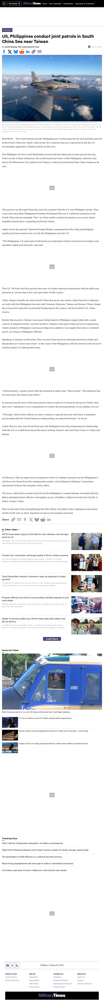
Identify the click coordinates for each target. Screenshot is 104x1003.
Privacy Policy (11, 977)
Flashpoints (68, 3)
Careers (80, 980)
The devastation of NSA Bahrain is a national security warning (32, 856)
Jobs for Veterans (84, 983)
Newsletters (34, 980)
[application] (52, 682)
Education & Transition (84, 3)
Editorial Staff (59, 986)
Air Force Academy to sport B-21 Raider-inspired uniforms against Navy (45, 718)
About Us (81, 977)
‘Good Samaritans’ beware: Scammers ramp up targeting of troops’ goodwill (34, 578)
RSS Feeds (33, 983)
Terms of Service (12, 980)
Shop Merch (34, 986)
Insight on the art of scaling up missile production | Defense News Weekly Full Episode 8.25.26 (53, 743)
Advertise (57, 977)
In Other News (10, 529)
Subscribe (33, 977)
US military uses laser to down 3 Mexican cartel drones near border (34, 870)
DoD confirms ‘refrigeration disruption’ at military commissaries (32, 843)
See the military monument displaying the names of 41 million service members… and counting (53, 731)
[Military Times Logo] (32, 3)
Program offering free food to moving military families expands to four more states (35, 599)
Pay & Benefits (55, 3)
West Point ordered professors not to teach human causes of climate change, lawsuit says (45, 849)
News (44, 3)
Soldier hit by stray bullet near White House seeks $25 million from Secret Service (34, 620)
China (7, 29)
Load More (52, 639)
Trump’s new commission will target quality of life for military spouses (35, 555)
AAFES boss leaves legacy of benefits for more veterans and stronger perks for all (35, 535)
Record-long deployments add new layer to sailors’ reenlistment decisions (37, 863)
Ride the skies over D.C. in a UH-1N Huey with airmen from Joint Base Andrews (36, 712)
